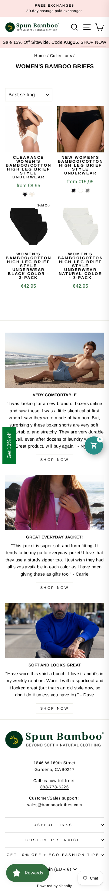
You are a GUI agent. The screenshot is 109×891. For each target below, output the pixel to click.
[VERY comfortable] (54, 360)
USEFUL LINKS (53, 825)
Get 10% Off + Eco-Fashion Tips (53, 855)
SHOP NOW (93, 42)
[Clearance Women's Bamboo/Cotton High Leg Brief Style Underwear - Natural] (32, 194)
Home (40, 55)
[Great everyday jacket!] (54, 502)
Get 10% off (9, 445)
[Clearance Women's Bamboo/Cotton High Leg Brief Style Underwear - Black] (25, 194)
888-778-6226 (54, 787)
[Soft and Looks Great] (54, 630)
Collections (61, 55)
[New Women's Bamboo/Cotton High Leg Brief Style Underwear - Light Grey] (87, 190)
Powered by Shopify (54, 886)
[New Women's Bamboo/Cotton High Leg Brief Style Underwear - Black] (73, 190)
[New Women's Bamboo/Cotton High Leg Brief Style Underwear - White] (80, 190)
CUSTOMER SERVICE (53, 840)
